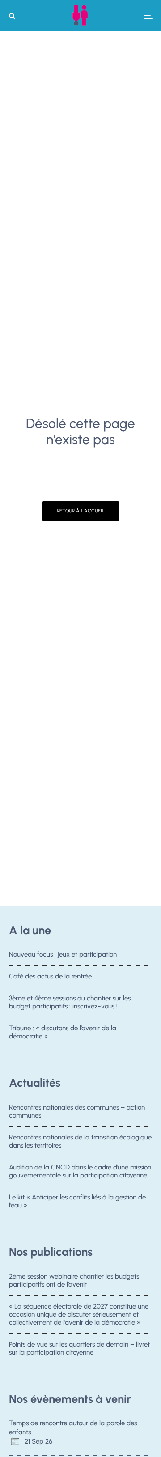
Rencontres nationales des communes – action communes (77, 1111)
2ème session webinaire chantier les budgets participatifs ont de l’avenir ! (74, 1280)
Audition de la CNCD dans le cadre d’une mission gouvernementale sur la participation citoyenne (80, 1171)
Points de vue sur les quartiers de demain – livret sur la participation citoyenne (79, 1348)
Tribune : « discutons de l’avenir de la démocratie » (62, 1032)
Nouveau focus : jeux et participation (63, 954)
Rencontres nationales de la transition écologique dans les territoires (80, 1141)
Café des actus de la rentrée (50, 976)
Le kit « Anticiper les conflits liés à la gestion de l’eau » (77, 1201)
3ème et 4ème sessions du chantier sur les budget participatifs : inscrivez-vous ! (70, 1002)
